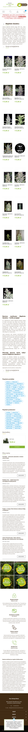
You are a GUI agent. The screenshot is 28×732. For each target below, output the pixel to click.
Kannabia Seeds (9, 426)
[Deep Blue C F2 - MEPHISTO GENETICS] (20, 90)
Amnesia (8, 388)
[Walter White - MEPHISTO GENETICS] (7, 293)
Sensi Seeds (8, 415)
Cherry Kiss (20, 388)
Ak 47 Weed (17, 399)
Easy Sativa (8, 385)
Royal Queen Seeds (10, 417)
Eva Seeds (17, 424)
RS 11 (21, 385)
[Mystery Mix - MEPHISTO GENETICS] (20, 148)
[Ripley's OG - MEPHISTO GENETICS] (7, 177)
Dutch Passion (17, 419)
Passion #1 (15, 385)
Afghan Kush (15, 395)
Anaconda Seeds (9, 424)
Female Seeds (9, 419)
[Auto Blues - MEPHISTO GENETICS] (20, 61)
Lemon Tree (21, 387)
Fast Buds (8, 412)
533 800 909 (10, 4)
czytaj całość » (21, 475)
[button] (3, 11)
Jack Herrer (8, 392)
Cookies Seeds (17, 414)
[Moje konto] (17, 11)
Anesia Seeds (9, 414)
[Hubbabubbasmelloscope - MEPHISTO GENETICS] (7, 148)
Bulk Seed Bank (9, 428)
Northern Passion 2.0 (10, 383)
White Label (19, 422)
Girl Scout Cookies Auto (18, 392)
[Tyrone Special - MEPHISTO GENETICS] (20, 264)
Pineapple (15, 387)
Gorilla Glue (16, 402)
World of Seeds (18, 428)
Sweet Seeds (18, 417)
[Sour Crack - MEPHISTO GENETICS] (7, 206)
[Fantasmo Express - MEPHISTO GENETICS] (7, 119)
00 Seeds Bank (18, 426)
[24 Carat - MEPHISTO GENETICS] (7, 61)
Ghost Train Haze (9, 394)
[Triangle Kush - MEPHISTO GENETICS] (7, 264)
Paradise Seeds (16, 421)
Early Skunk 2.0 (20, 383)
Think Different (9, 402)
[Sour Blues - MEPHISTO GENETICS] (20, 177)
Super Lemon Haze (19, 394)
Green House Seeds (17, 415)
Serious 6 (8, 381)
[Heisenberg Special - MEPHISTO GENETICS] (20, 119)
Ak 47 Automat (9, 390)
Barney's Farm (15, 412)
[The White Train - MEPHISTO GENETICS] (7, 235)
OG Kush (13, 388)
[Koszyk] (24, 11)
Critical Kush (16, 390)
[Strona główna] (22, 5)
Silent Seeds (8, 421)
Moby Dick (8, 387)
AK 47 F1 (22, 395)
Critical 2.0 (8, 401)
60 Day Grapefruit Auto (17, 401)
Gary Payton (8, 395)
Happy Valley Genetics (10, 422)
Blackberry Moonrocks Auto (11, 397)
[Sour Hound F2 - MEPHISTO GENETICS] (20, 206)
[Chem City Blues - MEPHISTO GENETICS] (7, 90)
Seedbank (8, 404)
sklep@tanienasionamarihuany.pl (10, 6)
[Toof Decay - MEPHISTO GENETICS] (20, 235)
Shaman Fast (14, 381)
